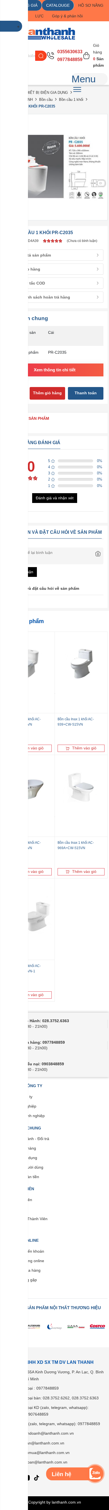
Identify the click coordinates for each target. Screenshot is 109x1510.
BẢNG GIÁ (28, 5)
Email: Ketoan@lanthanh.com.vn (38, 1462)
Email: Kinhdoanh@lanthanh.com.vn (42, 1433)
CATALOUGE (58, 5)
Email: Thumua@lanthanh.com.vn (40, 1452)
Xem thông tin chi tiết (54, 369)
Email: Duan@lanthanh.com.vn (37, 1443)
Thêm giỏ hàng (47, 393)
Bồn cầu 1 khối (71, 99)
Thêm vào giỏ (31, 748)
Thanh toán (86, 393)
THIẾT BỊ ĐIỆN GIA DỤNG (46, 92)
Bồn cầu (46, 99)
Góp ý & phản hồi (67, 16)
